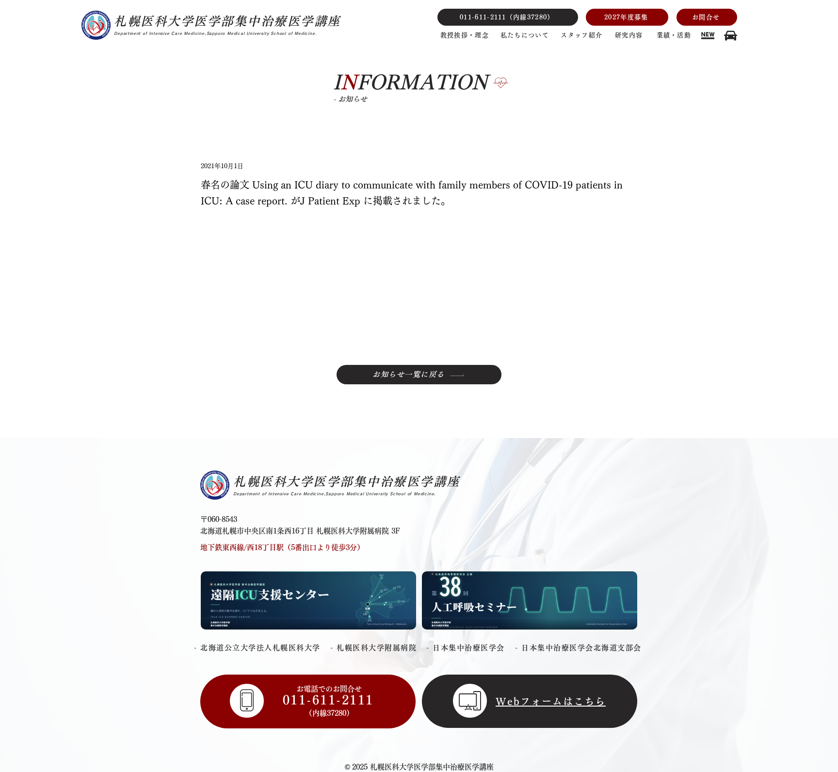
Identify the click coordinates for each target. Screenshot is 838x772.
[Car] (707, 35)
